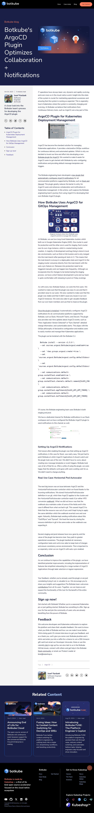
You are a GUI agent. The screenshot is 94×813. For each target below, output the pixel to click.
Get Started (86, 4)
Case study (67, 4)
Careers (68, 774)
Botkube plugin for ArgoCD (48, 157)
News (81, 774)
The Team (69, 777)
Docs (59, 4)
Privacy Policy (7, 806)
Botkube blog (11, 22)
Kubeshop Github (82, 778)
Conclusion (10, 147)
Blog (75, 4)
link (46, 645)
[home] (10, 4)
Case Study (42, 777)
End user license (25, 806)
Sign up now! (11, 151)
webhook (50, 501)
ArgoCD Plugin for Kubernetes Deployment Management (15, 134)
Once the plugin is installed (48, 311)
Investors (69, 780)
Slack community (44, 651)
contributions (43, 587)
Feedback (9, 155)
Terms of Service (16, 806)
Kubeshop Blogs (82, 783)
